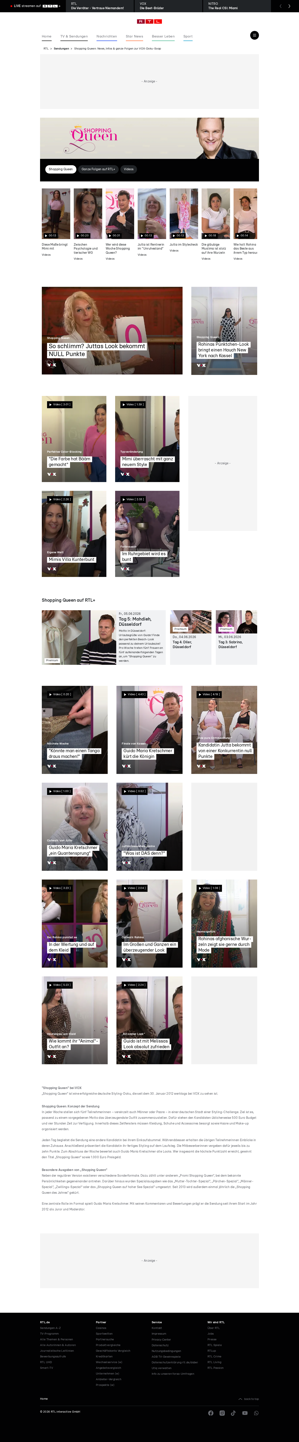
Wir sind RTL (216, 1322)
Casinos (101, 1328)
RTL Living (214, 1362)
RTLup (212, 1351)
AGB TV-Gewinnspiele (166, 1356)
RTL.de (45, 1322)
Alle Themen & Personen (56, 1339)
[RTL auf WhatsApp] (256, 1413)
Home (44, 1399)
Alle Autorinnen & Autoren (58, 1345)
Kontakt (157, 1328)
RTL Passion (215, 1368)
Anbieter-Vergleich (108, 1379)
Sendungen (61, 48)
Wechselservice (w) (109, 1362)
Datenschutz (160, 1345)
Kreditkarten (104, 1356)
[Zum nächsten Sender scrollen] (289, 6)
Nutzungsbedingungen (166, 1351)
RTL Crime (215, 1356)
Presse (212, 1339)
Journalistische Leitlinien (57, 1351)
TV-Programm (49, 1333)
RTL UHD (46, 1362)
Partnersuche (105, 1339)
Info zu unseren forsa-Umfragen (173, 1374)
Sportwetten (104, 1333)
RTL (46, 48)
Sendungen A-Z (50, 1328)
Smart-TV (46, 1368)
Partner (101, 1322)
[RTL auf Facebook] (210, 1413)
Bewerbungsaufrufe (53, 1356)
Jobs (211, 1333)
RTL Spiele (215, 1345)
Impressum (159, 1333)
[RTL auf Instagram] (222, 1413)
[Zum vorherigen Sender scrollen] (280, 6)
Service (157, 1322)
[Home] (149, 21)
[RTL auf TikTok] (233, 1413)
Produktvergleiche (108, 1345)
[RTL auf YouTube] (245, 1413)
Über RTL (214, 1328)
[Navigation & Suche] (254, 35)
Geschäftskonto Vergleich (113, 1351)
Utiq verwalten (162, 1368)
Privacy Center (161, 1339)
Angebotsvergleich (108, 1368)
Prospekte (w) (105, 1385)
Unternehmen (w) (107, 1373)
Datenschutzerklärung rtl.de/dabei (175, 1362)
